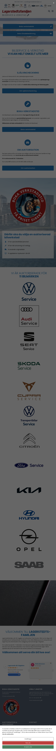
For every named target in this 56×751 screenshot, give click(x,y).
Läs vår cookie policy (8, 734)
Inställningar (28, 739)
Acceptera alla (28, 747)
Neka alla (28, 743)
